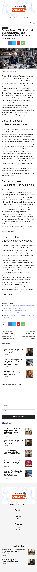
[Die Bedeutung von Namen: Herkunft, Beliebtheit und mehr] (28, 453)
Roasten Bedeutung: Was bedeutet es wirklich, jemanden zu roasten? (13, 462)
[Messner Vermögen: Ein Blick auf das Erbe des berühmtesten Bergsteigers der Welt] (29, 362)
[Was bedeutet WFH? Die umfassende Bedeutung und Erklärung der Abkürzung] (28, 431)
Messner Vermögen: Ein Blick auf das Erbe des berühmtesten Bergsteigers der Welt (13, 362)
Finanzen (4, 28)
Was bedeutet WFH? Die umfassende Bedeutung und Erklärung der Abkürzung (13, 431)
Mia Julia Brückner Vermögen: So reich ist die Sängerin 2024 (14, 372)
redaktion (7, 38)
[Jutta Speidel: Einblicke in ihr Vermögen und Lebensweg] (29, 352)
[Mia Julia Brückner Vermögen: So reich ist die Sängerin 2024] (29, 374)
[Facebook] (10, 43)
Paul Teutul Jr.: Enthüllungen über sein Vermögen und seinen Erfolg (28, 336)
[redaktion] (3, 39)
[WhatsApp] (23, 43)
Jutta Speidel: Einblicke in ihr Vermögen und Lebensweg (13, 350)
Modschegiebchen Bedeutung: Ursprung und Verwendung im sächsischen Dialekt (9, 336)
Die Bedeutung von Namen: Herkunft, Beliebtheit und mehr (12, 452)
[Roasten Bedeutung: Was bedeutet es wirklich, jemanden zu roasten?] (28, 463)
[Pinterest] (18, 43)
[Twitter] (14, 43)
